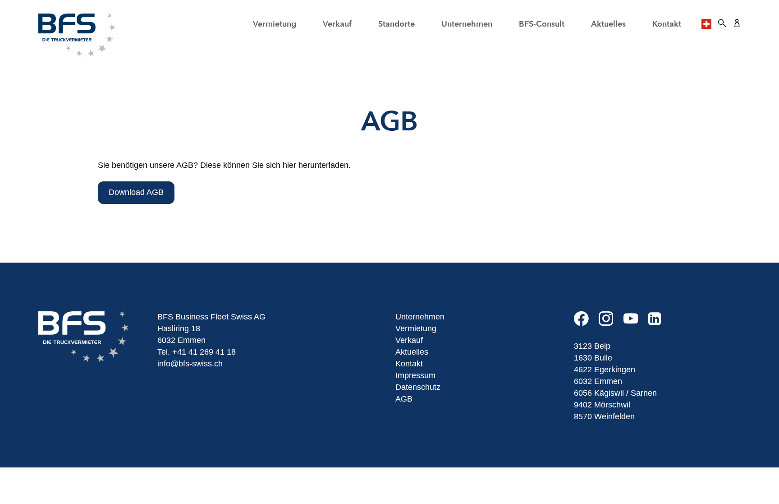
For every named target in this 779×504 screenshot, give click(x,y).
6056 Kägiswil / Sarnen (615, 393)
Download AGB (136, 192)
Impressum (415, 375)
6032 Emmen (598, 381)
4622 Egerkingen (604, 369)
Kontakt (666, 24)
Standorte (396, 24)
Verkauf (337, 24)
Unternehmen (419, 316)
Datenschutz (417, 387)
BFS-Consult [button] (541, 24)
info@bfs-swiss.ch (190, 363)
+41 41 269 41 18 (204, 351)
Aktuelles (608, 24)
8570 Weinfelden (604, 416)
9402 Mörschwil (602, 404)
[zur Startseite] (76, 34)
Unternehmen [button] (466, 24)
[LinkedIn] (658, 322)
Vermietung (415, 328)
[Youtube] (635, 322)
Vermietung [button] (274, 24)
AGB (403, 398)
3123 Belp (592, 346)
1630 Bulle (593, 357)
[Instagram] (611, 322)
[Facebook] (586, 322)
